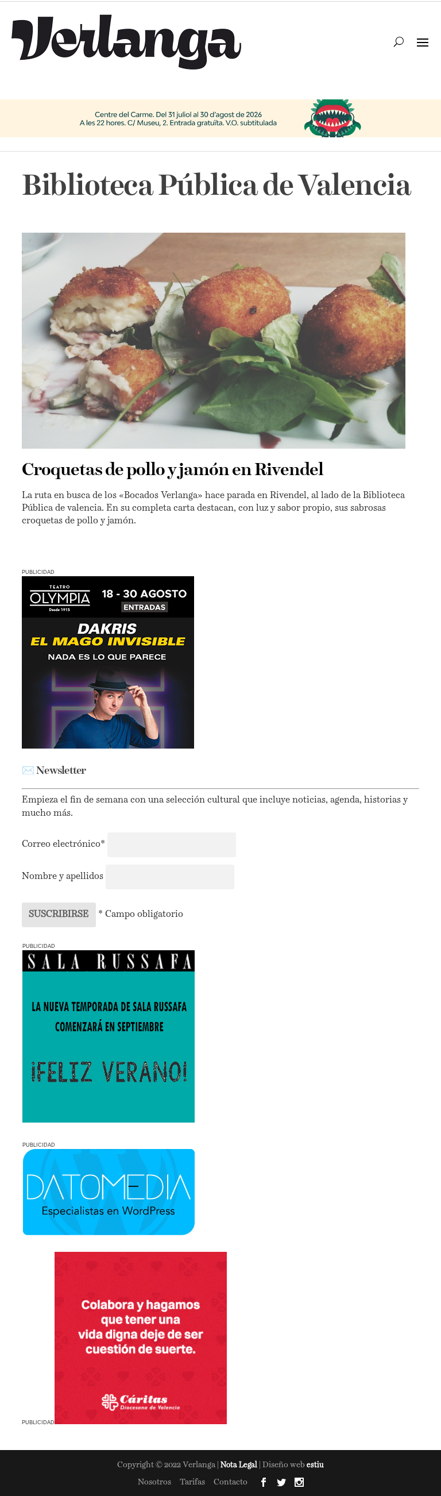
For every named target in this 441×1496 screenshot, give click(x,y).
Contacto (230, 1482)
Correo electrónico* (64, 844)
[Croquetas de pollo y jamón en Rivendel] (213, 341)
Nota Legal (239, 1465)
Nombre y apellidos (62, 876)
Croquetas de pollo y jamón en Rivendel (172, 470)
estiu (315, 1465)
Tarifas (192, 1482)
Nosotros (154, 1482)
